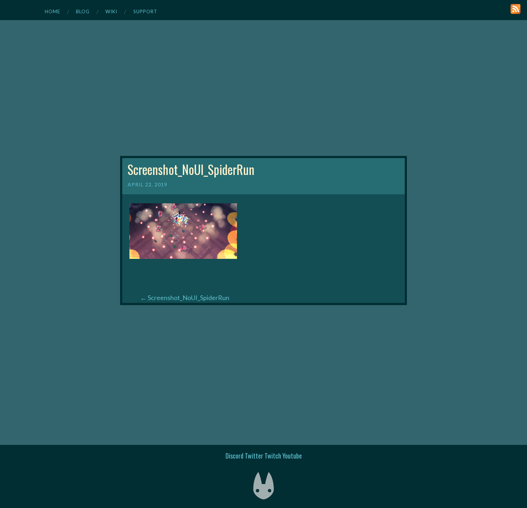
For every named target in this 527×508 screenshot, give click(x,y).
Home (52, 11)
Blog (83, 11)
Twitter (254, 455)
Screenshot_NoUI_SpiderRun (184, 298)
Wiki (111, 11)
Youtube (292, 455)
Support (145, 11)
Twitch (273, 455)
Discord (234, 455)
